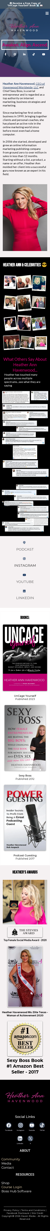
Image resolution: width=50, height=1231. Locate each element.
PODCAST (25, 549)
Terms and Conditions (33, 1210)
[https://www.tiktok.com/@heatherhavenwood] (34, 54)
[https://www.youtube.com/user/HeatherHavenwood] (44, 56)
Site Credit (37, 1213)
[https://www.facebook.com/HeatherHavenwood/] (6, 54)
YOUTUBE (25, 582)
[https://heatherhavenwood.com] (25, 1097)
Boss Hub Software (16, 1191)
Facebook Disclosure (18, 1213)
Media (6, 1163)
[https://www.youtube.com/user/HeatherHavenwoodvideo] (25, 575)
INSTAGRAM (25, 565)
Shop (5, 1183)
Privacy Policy (12, 1210)
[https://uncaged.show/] (25, 542)
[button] (47, 13)
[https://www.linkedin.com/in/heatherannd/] (25, 54)
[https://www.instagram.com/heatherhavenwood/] (15, 54)
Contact (7, 1168)
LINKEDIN (25, 598)
